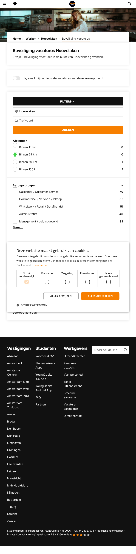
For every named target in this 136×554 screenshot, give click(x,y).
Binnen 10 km (27, 147)
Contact (20, 534)
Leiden (11, 471)
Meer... (18, 227)
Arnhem (12, 414)
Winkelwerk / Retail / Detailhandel (41, 206)
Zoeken (68, 130)
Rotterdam (14, 499)
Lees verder (41, 265)
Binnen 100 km (28, 169)
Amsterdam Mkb (18, 381)
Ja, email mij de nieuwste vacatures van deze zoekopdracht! (63, 78)
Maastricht (14, 478)
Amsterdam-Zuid (18, 396)
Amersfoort (14, 363)
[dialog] (68, 277)
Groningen (14, 450)
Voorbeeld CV (44, 356)
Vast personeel (73, 374)
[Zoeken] (131, 4)
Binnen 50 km (28, 162)
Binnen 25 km (28, 154)
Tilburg (11, 507)
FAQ (38, 397)
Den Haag (13, 435)
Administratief (28, 214)
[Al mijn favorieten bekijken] (15, 4)
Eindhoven (14, 443)
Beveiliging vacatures (76, 38)
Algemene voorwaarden (110, 530)
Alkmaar (12, 356)
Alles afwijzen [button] (61, 296)
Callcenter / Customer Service (38, 191)
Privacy (11, 534)
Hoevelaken (49, 38)
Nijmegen (13, 492)
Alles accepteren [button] (100, 296)
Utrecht (12, 514)
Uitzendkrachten (74, 356)
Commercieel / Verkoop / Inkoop (40, 199)
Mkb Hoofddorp (17, 485)
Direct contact (73, 416)
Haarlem (12, 457)
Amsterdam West (18, 389)
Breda (11, 421)
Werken (31, 38)
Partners (40, 404)
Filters (66, 101)
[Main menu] (4, 4)
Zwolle (11, 521)
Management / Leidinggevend (38, 221)
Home (17, 38)
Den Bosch (14, 428)
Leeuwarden (15, 464)
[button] (31, 305)
